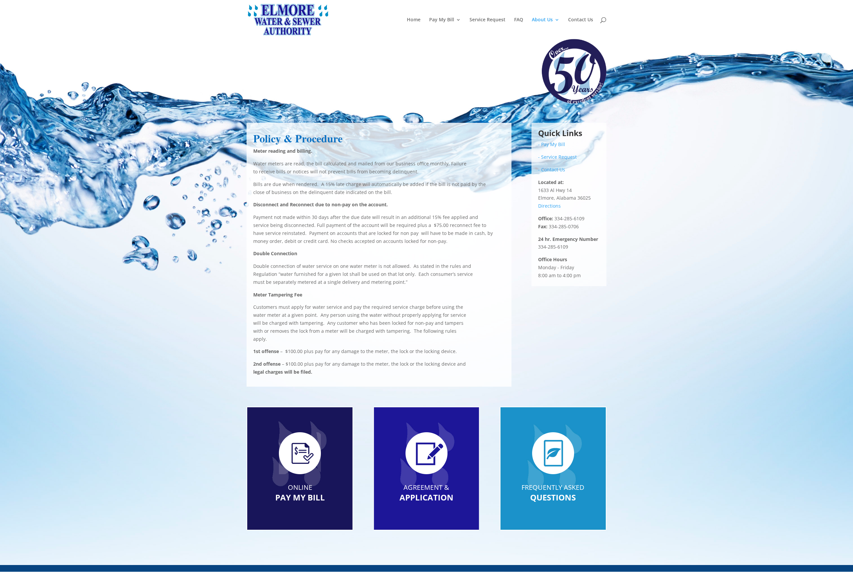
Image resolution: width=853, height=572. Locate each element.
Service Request (487, 20)
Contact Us (580, 20)
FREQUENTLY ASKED (552, 487)
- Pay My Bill (551, 144)
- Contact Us (551, 169)
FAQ (518, 20)
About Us (542, 20)
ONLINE (300, 487)
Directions (549, 206)
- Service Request (557, 157)
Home (414, 20)
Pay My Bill (441, 20)
